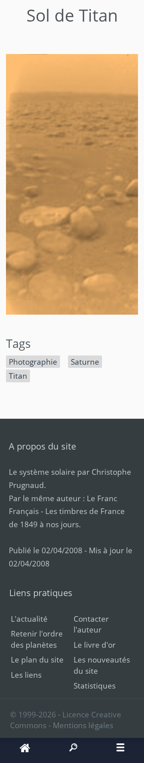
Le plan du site (37, 659)
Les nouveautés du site (102, 665)
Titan (18, 375)
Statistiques (95, 685)
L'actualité (29, 618)
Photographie (33, 361)
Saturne (85, 361)
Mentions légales (83, 725)
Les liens (26, 674)
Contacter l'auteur (91, 624)
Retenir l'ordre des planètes (37, 639)
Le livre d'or (95, 644)
